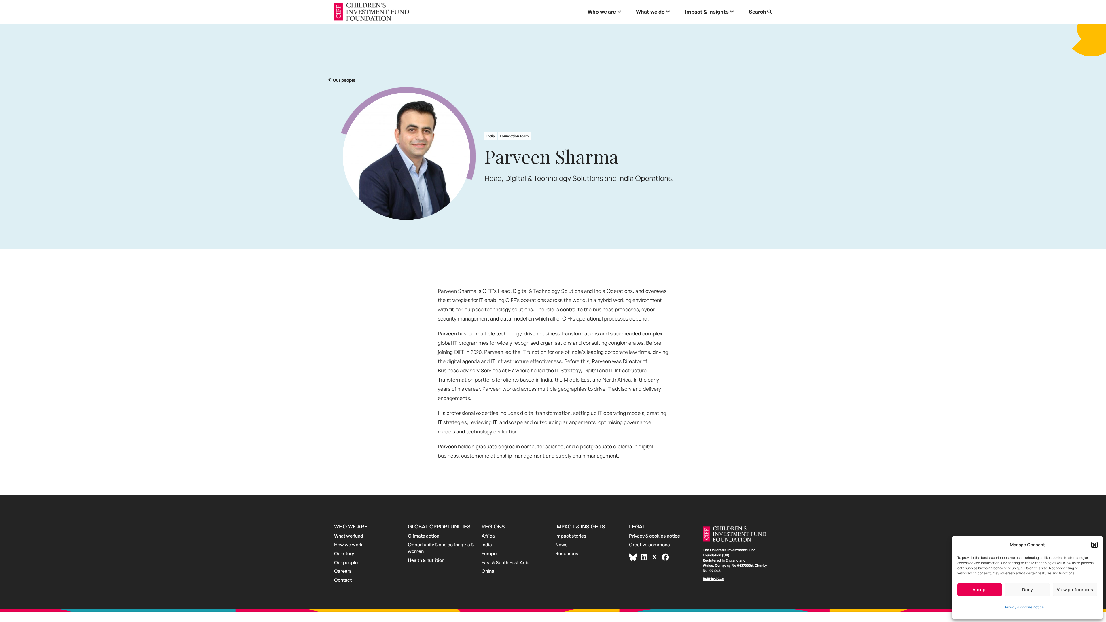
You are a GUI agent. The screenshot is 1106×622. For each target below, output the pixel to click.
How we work (348, 544)
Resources (566, 553)
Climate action (423, 536)
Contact (343, 580)
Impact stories (570, 536)
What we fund (348, 536)
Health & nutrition (426, 560)
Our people (346, 562)
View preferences (1075, 589)
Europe (489, 553)
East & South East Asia (505, 562)
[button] (1094, 545)
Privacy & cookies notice (1024, 607)
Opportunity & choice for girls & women (441, 548)
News (561, 544)
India (487, 544)
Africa (488, 536)
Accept (979, 589)
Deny (1027, 589)
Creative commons (649, 544)
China (488, 571)
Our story (344, 553)
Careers (343, 571)
